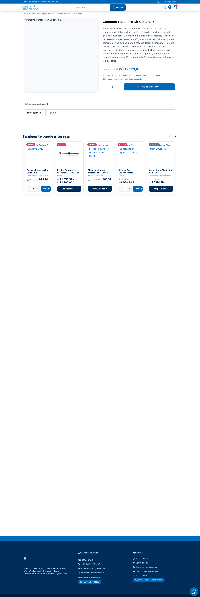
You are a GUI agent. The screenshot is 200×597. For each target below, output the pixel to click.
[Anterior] (170, 136)
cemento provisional (125, 79)
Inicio (26, 14)
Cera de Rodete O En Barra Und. (37, 171)
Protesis (51, 14)
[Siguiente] (175, 136)
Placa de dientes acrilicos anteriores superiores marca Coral (100, 171)
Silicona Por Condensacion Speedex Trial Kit (127, 171)
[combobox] (92, 7)
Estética (124, 75)
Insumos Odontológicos (38, 14)
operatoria (138, 79)
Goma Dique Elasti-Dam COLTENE (161, 171)
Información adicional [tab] (36, 104)
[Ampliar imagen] (93, 22)
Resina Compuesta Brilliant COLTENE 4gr (68, 171)
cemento (113, 79)
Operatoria (151, 75)
